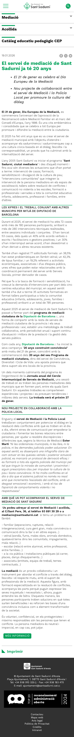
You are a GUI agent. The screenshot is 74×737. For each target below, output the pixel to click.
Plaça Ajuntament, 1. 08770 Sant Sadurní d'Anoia (36, 679)
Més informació (17, 636)
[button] (6, 7)
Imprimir (15, 652)
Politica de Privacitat (37, 724)
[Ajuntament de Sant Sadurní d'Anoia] (37, 8)
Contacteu (37, 714)
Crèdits (37, 727)
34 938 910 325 (25, 682)
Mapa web (37, 717)
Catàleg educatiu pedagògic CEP (32, 41)
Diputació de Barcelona (39, 316)
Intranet (37, 730)
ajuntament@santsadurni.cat (40, 686)
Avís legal (37, 721)
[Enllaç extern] (37, 699)
